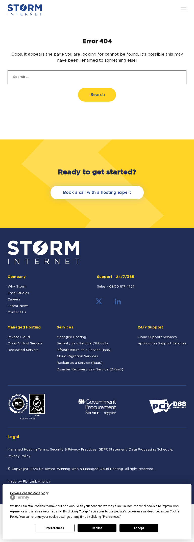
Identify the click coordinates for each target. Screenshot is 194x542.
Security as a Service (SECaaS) (82, 343)
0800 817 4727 (122, 286)
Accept (139, 528)
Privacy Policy (19, 456)
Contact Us (17, 312)
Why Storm (17, 286)
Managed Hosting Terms (28, 449)
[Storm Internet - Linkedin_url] (118, 303)
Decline (97, 528)
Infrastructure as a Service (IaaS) (84, 350)
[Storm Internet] (25, 10)
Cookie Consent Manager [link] (27, 493)
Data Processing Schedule (150, 449)
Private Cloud (19, 337)
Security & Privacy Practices (73, 449)
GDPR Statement (113, 449)
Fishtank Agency (37, 481)
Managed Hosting (71, 337)
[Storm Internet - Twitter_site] (99, 303)
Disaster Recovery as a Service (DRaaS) (90, 369)
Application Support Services (162, 343)
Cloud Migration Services (77, 356)
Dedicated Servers (23, 350)
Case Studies (18, 293)
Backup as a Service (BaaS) (80, 363)
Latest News (18, 306)
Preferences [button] (111, 517)
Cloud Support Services (157, 337)
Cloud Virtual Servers (25, 343)
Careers (14, 299)
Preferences (55, 528)
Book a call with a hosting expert (97, 193)
